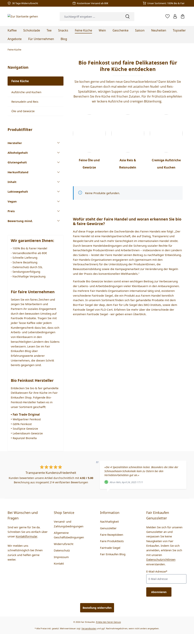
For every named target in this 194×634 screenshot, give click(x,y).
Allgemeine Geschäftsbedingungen (69, 535)
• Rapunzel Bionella (24, 438)
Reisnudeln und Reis (24, 101)
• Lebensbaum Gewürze (27, 433)
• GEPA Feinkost (21, 424)
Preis (11, 211)
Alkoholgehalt (18, 152)
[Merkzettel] (167, 16)
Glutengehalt (17, 162)
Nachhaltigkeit (109, 521)
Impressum (61, 557)
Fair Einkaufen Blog (112, 554)
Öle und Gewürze (23, 111)
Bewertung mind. (20, 221)
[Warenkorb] (182, 16)
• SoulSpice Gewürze (24, 428)
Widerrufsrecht (63, 544)
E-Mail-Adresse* (156, 571)
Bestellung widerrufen (97, 608)
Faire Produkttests (112, 541)
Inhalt (12, 182)
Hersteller (15, 143)
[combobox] (90, 16)
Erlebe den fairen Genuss (108, 622)
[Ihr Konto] (175, 16)
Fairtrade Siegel (110, 548)
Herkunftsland (18, 172)
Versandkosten (88, 628)
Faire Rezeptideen (111, 534)
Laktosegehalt (18, 191)
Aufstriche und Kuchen (26, 92)
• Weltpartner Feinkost (26, 419)
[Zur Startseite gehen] (23, 16)
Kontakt (59, 563)
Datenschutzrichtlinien (160, 559)
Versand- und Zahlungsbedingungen (68, 524)
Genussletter (108, 528)
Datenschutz (62, 550)
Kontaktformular (26, 536)
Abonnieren (159, 592)
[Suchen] (127, 16)
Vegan (12, 201)
